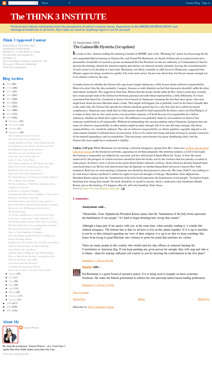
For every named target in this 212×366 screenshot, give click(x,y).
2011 (9, 113)
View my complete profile (16, 353)
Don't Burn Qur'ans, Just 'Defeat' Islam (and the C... (31, 201)
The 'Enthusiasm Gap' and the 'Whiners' (25, 149)
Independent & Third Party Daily (19, 45)
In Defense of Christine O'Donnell (23, 190)
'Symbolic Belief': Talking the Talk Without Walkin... (31, 252)
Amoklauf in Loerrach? (18, 187)
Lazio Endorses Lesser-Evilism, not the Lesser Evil (30, 145)
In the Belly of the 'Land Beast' (22, 249)
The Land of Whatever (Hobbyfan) (20, 64)
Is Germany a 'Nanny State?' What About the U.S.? (31, 218)
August (12, 273)
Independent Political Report (16, 48)
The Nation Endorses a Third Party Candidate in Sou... (32, 183)
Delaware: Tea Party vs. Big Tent (23, 197)
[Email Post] (122, 188)
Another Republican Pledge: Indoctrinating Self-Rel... (32, 142)
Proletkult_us (9, 57)
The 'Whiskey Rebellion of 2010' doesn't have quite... (31, 163)
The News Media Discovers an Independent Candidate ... (33, 225)
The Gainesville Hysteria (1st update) (25, 228)
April (11, 288)
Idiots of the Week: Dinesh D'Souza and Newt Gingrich (33, 204)
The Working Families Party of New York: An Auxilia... (33, 221)
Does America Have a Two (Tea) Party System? (30, 269)
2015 (9, 98)
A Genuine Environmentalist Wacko (24, 266)
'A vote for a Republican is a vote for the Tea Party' (31, 214)
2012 (9, 110)
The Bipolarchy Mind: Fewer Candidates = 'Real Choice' (33, 194)
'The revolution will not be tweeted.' (24, 135)
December (14, 121)
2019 (9, 83)
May (11, 284)
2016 (9, 95)
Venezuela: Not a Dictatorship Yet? (24, 156)
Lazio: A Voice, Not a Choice (21, 159)
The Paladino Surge (17, 211)
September (14, 132)
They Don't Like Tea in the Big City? (24, 139)
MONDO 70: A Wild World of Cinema (21, 51)
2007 (9, 310)
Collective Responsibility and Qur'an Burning (28, 245)
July (11, 277)
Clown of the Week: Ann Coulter (23, 259)
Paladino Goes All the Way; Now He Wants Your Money (33, 242)
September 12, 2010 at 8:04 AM (97, 260)
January (13, 299)
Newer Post (79, 299)
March (12, 292)
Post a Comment (81, 292)
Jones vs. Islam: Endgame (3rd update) (25, 232)
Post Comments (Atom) (101, 307)
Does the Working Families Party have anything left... (32, 235)
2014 (9, 102)
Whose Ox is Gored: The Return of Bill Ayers (28, 166)
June (11, 281)
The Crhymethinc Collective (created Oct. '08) (25, 61)
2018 (9, 87)
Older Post (203, 299)
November (14, 124)
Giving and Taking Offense (20, 239)
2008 (9, 306)
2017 (9, 91)
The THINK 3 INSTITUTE (58, 16)
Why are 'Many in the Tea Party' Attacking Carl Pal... (32, 256)
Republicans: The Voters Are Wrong (24, 170)
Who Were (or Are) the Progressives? (25, 153)
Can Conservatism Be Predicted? (23, 263)
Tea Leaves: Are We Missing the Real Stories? (29, 208)
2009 (9, 303)
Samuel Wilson (31, 327)
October (13, 128)
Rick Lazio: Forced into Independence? (25, 173)
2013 (9, 106)
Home (141, 299)
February (13, 295)
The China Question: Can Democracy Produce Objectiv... (33, 177)
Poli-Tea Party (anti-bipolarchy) (18, 54)
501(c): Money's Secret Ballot (21, 180)
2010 (9, 117)
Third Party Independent (14, 67)
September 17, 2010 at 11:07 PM (98, 285)
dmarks (87, 267)
